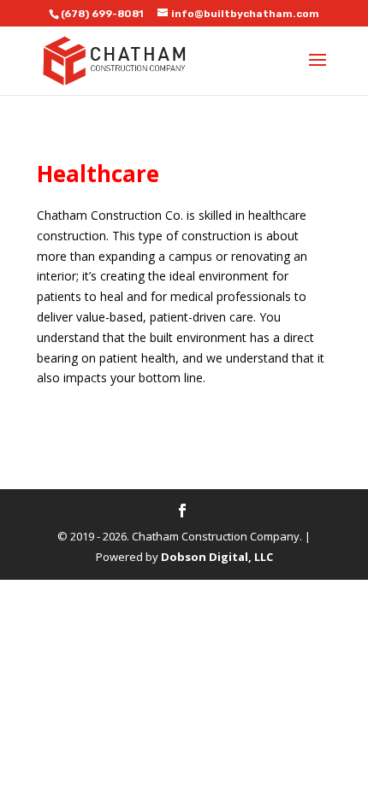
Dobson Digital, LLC (217, 556)
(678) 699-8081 (102, 14)
